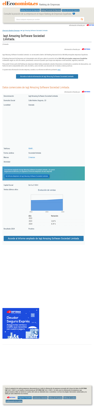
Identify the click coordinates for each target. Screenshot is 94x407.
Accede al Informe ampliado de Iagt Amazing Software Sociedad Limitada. (43, 238)
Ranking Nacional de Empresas (30, 10)
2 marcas (32, 157)
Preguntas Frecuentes (25, 398)
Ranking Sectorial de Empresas (70, 10)
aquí (59, 70)
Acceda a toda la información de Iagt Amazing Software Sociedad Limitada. (47, 76)
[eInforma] (11, 396)
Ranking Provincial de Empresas (51, 10)
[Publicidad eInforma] (20, 338)
